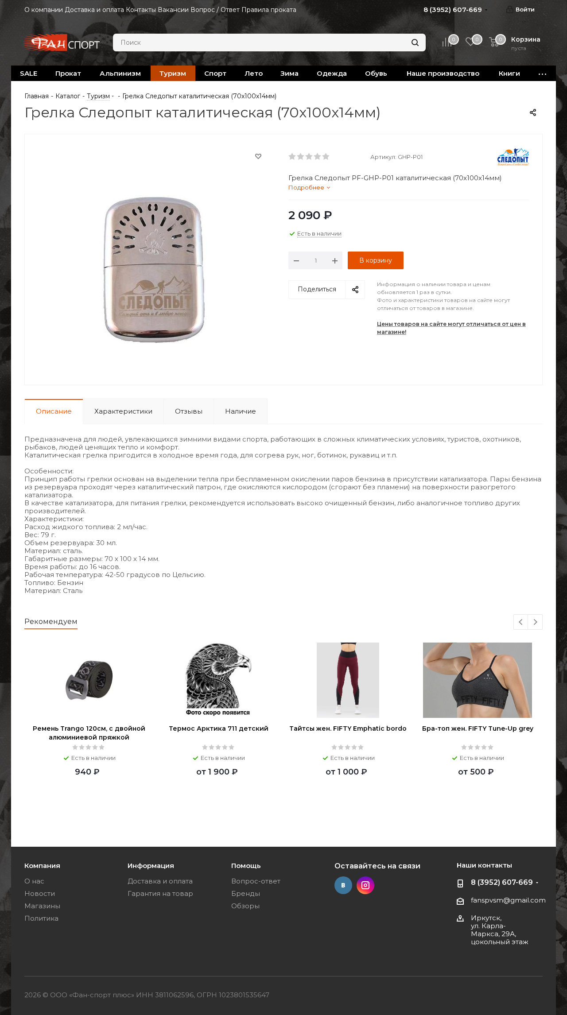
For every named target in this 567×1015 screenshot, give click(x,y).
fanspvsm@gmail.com (508, 900)
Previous (521, 622)
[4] (318, 156)
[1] (292, 156)
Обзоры (245, 906)
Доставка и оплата (160, 881)
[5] (326, 156)
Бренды (245, 893)
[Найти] (415, 42)
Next (535, 622)
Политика (41, 918)
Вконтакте (343, 885)
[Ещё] (542, 73)
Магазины (42, 906)
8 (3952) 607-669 (502, 882)
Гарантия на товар (160, 893)
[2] (301, 156)
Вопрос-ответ (255, 881)
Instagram (365, 885)
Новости (39, 893)
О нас (34, 881)
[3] (309, 156)
